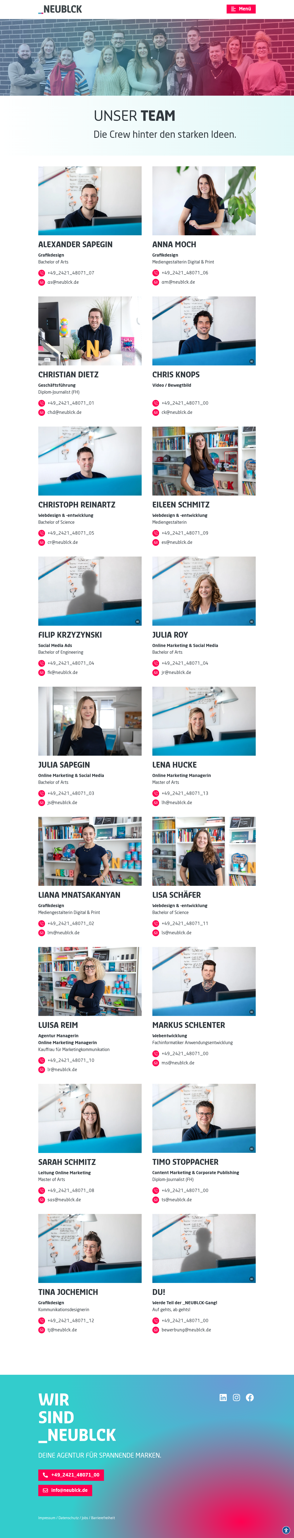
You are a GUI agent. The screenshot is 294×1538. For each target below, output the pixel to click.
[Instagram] (236, 1397)
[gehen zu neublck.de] (60, 9)
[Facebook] (250, 1397)
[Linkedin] (223, 1397)
